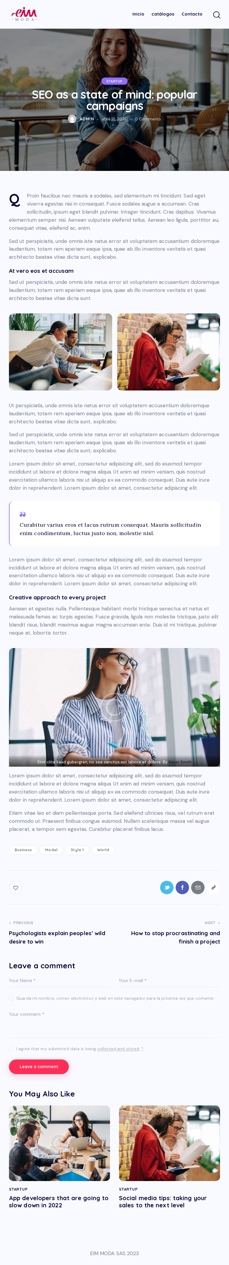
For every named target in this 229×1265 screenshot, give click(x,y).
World (103, 849)
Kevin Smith (180, 762)
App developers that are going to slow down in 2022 (59, 1201)
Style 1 (77, 849)
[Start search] (216, 15)
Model (51, 849)
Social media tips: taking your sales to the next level (163, 1201)
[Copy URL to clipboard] (213, 887)
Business (23, 849)
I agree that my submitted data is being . (79, 1048)
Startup (114, 81)
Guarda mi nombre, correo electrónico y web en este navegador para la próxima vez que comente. (115, 998)
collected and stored (118, 1049)
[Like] (16, 887)
